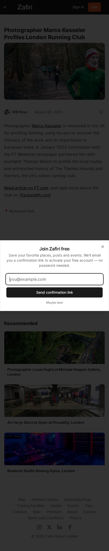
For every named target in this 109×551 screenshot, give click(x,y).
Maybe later (54, 302)
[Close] (103, 247)
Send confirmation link (54, 292)
